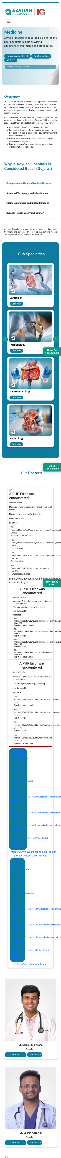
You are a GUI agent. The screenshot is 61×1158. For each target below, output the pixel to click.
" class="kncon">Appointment (30, 964)
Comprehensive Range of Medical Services (28, 183)
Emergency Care (52, 583)
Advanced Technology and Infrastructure (27, 193)
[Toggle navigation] (8, 22)
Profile (15, 1054)
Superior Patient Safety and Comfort (25, 213)
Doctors (11, 60)
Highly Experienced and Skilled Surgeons (27, 203)
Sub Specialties (41, 56)
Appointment (34, 1054)
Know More (16, 303)
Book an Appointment (17, 56)
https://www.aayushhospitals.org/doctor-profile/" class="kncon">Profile (31, 853)
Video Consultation (52, 467)
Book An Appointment (52, 351)
